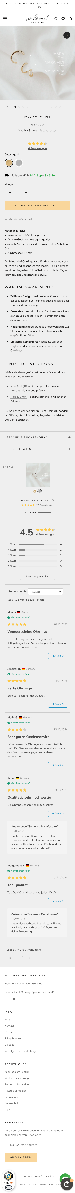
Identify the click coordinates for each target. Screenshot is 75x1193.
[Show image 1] (15, 107)
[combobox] (45, 591)
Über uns (10, 1032)
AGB (7, 1109)
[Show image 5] (31, 107)
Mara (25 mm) (18, 397)
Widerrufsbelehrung (17, 1078)
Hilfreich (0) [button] (57, 656)
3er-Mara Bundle (35, 500)
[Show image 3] (23, 107)
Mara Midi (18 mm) (21, 386)
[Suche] (56, 18)
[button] (19, 219)
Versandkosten (48, 130)
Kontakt (9, 1026)
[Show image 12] (60, 107)
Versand (9, 1045)
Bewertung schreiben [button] (37, 576)
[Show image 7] (39, 107)
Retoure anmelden (16, 1091)
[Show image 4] (27, 107)
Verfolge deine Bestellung (20, 1051)
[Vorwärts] (67, 106)
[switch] (8, 1187)
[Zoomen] (66, 35)
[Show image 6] (35, 107)
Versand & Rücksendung (26, 437)
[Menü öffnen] (5, 18)
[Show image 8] (43, 107)
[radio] (9, 163)
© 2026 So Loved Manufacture (37, 1184)
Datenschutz (12, 1103)
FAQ (7, 1019)
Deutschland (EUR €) (36, 1176)
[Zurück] (8, 106)
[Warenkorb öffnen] (70, 18)
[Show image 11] (56, 107)
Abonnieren (21, 1157)
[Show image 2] (19, 107)
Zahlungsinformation (17, 1072)
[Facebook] (6, 998)
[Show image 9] (47, 107)
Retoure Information (17, 1084)
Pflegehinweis (18, 448)
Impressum (11, 1097)
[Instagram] (14, 998)
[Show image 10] (51, 107)
